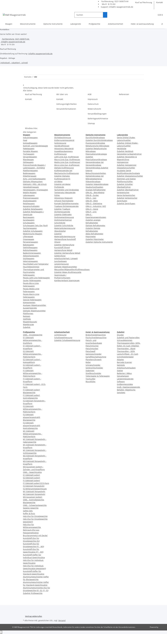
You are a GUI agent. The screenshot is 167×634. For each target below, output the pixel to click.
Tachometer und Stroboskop (66, 190)
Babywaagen (28, 244)
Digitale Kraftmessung (64, 168)
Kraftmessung (60, 154)
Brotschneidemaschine (96, 335)
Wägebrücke (28, 324)
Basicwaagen (28, 217)
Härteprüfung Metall (63, 250)
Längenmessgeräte (125, 379)
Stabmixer (90, 370)
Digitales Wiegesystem (33, 181)
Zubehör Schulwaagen (33, 231)
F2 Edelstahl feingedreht (33, 486)
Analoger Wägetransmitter (34, 305)
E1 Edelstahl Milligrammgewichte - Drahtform (32, 340)
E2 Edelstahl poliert (31, 478)
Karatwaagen (28, 220)
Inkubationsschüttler (126, 168)
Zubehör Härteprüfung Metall (67, 253)
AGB (89, 94)
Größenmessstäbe (125, 384)
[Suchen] (105, 15)
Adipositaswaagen (31, 255)
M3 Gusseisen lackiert (32, 497)
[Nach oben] (1, 632)
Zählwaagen (28, 162)
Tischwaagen (28, 154)
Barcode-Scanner (124, 362)
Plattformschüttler (125, 181)
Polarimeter (91, 236)
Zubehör (26, 327)
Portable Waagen (30, 151)
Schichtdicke (59, 223)
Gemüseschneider (94, 354)
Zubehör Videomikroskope (97, 184)
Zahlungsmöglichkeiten (66, 104)
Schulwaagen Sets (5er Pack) (35, 225)
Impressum (93, 99)
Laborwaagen (29, 195)
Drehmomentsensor (63, 220)
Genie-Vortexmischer (126, 195)
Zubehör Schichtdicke (63, 225)
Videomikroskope (93, 181)
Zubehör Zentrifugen (126, 203)
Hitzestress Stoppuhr (63, 198)
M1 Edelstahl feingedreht (34, 491)
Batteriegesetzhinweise (98, 118)
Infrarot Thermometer (63, 201)
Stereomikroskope (93, 165)
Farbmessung (60, 143)
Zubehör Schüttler (125, 184)
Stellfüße (27, 319)
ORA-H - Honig (92, 209)
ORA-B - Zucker (92, 195)
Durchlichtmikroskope (95, 137)
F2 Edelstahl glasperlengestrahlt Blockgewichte (31, 417)
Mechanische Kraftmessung (66, 173)
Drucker (120, 335)
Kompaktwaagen (30, 143)
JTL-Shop (162, 627)
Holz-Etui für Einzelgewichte (35, 516)
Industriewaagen (30, 137)
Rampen (26, 316)
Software (121, 381)
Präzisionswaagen (31, 198)
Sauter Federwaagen (32, 280)
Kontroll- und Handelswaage (35, 146)
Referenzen (124, 94)
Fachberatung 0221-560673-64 (114, 1)
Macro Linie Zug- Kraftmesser (67, 159)
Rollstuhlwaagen (30, 250)
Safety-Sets (28, 511)
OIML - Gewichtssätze (32, 472)
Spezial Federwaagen (32, 299)
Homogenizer (123, 162)
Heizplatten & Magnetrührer (129, 154)
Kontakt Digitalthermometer (66, 203)
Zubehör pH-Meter (62, 184)
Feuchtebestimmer (31, 266)
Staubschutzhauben (94, 187)
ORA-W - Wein (92, 201)
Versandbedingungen (97, 113)
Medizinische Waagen (32, 233)
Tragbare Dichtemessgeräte (66, 206)
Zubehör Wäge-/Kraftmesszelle (67, 272)
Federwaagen (29, 275)
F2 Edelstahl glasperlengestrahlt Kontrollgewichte (31, 426)
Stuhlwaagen (28, 258)
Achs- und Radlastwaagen (34, 179)
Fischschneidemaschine (96, 337)
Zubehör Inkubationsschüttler (130, 176)
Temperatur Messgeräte (64, 192)
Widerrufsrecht (94, 109)
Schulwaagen (29, 223)
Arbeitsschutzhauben (126, 368)
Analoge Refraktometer (96, 190)
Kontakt (159, 2)
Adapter (120, 359)
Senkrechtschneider (94, 368)
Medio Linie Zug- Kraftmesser (67, 162)
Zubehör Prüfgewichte (32, 593)
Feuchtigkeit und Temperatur (36, 264)
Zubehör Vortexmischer (127, 198)
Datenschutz (93, 104)
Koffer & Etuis (29, 513)
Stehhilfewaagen (30, 247)
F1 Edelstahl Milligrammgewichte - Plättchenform (32, 373)
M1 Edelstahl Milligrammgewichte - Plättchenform (32, 434)
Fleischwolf (90, 351)
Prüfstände (59, 187)
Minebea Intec (31, 128)
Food (25, 140)
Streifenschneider (93, 373)
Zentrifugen (122, 201)
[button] (153, 14)
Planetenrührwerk (93, 359)
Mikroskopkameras (94, 179)
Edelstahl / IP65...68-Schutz (35, 184)
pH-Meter (58, 181)
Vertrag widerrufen (33, 616)
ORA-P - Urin (91, 212)
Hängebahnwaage (31, 187)
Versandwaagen (30, 157)
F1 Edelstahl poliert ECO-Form (36, 483)
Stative (120, 370)
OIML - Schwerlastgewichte (35, 505)
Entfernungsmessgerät (64, 140)
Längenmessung (61, 264)
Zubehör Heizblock (125, 151)
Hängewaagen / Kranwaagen (35, 190)
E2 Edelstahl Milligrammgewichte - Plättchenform (32, 354)
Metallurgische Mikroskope (97, 146)
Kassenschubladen (31, 206)
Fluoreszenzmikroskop (95, 143)
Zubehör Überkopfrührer (128, 190)
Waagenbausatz (30, 321)
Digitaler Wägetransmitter (34, 310)
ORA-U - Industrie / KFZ (96, 206)
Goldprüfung (59, 255)
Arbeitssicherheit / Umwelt (66, 258)
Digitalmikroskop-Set (95, 176)
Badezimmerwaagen (32, 253)
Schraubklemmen (124, 340)
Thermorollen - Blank (126, 348)
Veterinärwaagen (30, 261)
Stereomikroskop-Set (95, 162)
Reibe (88, 362)
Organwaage (28, 239)
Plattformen (28, 313)
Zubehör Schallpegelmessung (67, 340)
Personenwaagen (30, 242)
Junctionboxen (60, 261)
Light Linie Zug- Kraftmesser (66, 157)
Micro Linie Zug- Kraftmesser (67, 165)
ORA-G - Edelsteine (94, 203)
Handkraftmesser (61, 146)
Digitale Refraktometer (95, 225)
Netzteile (121, 365)
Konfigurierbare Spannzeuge (66, 280)
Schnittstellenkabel (125, 357)
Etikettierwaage (29, 176)
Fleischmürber (92, 348)
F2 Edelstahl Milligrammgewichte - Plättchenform (32, 409)
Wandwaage (28, 159)
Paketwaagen (28, 148)
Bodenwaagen (29, 173)
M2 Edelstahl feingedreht (34, 494)
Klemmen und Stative (126, 179)
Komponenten (29, 302)
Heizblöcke (121, 148)
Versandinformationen (66, 109)
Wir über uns (62, 94)
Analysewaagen (30, 201)
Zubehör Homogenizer (126, 165)
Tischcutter (90, 379)
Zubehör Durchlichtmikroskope (99, 140)
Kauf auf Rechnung (143, 2)
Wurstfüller (91, 381)
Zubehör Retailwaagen (33, 209)
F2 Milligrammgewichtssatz (35, 489)
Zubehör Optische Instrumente (99, 242)
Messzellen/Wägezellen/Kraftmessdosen (72, 269)
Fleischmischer (92, 346)
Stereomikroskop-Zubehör (97, 168)
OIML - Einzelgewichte (32, 335)
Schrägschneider (93, 365)
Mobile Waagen (30, 192)
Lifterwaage (28, 236)
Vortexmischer (123, 192)
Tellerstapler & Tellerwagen (98, 376)
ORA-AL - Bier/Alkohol (95, 192)
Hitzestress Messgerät (64, 148)
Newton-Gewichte (30, 508)
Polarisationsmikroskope (96, 154)
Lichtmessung (60, 335)
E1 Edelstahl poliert (31, 475)
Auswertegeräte (30, 308)
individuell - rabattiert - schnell (14, 62)
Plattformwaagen (30, 170)
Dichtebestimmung (62, 137)
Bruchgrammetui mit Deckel (35, 535)
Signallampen (123, 376)
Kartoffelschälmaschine (96, 357)
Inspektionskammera (63, 151)
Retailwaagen (29, 203)
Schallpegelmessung (63, 337)
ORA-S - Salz (91, 198)
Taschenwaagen (30, 228)
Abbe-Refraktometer (94, 233)
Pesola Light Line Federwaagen (36, 277)
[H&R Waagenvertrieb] (14, 15)
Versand (61, 620)
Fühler (57, 195)
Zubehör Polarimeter (95, 239)
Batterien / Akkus (124, 373)
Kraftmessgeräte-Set (63, 170)
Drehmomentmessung (64, 217)
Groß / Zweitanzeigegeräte (128, 387)
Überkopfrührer (124, 187)
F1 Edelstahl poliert (31, 480)
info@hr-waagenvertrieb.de (121, 7)
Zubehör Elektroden (63, 214)
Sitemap (91, 123)
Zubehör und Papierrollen (128, 337)
